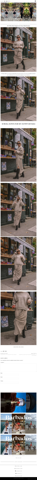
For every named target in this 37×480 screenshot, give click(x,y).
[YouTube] (6, 1)
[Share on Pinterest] (6, 351)
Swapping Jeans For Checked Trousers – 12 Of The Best (27, 354)
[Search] (9, 1)
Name (1, 373)
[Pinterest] (4, 1)
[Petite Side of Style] (18, 11)
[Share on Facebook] (3, 351)
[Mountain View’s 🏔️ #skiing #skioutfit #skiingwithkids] (18, 403)
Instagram (18, 468)
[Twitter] (1, 1)
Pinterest (18, 473)
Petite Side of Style (20, 478)
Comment (2, 362)
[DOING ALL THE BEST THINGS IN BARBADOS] (18, 424)
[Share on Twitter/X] (4, 351)
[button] (36, 1)
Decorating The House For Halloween (8, 354)
